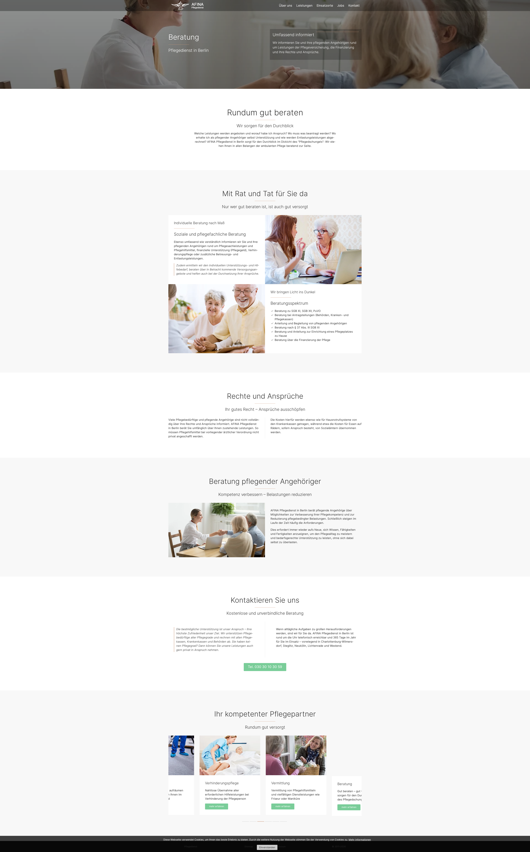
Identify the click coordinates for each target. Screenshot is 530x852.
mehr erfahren (189, 806)
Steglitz (288, 645)
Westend (335, 645)
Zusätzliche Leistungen (328, 784)
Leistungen (304, 5)
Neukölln (300, 645)
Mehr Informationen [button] (360, 839)
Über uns (285, 5)
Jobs (340, 5)
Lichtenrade (316, 645)
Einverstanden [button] (267, 847)
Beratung (251, 783)
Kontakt (354, 5)
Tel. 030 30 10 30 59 (265, 667)
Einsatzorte (325, 5)
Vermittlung (186, 783)
